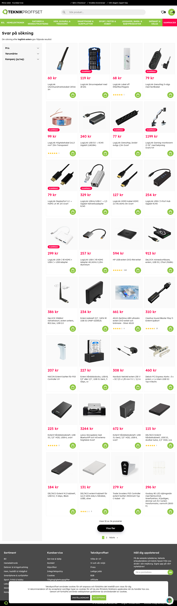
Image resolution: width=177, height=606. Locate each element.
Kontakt (50, 563)
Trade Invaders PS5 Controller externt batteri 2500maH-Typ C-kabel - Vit (126, 496)
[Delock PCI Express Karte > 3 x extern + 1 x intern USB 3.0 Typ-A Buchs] (159, 351)
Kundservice (17, 3)
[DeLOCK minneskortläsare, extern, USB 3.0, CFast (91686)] (159, 234)
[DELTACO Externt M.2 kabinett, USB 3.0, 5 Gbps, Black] (61, 467)
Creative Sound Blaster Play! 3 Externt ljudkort (159, 319)
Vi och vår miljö (97, 563)
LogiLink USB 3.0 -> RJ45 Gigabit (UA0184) (91, 143)
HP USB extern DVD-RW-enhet (127, 259)
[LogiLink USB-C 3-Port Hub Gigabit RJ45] (159, 175)
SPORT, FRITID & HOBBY (13, 579)
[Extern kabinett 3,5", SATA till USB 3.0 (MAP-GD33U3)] (94, 292)
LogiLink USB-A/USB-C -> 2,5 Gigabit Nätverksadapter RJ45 (93, 203)
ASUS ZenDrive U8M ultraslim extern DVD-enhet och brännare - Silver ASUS (126, 320)
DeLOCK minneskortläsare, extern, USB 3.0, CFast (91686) (159, 260)
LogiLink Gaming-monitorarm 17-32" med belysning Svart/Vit (159, 145)
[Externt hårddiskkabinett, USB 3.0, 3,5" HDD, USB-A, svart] (61, 409)
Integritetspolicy (55, 571)
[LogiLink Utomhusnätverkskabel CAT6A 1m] (61, 58)
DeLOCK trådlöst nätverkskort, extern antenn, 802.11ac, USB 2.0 (61, 320)
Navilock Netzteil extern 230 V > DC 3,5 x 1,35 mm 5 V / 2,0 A (126, 377)
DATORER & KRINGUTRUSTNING (16, 567)
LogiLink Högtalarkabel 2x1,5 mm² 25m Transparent (61, 143)
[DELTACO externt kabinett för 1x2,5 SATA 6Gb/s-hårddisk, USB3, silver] (94, 467)
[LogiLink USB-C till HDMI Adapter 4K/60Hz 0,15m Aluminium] (94, 234)
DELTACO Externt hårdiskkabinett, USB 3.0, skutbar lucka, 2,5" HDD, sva (158, 437)
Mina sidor (6, 3)
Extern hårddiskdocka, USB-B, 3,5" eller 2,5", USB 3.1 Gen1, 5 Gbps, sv (94, 379)
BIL (5, 559)
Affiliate (94, 579)
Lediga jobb (96, 571)
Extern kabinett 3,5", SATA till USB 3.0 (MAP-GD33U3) (93, 319)
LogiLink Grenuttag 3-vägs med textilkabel (157, 85)
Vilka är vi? (95, 559)
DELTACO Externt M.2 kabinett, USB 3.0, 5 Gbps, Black (62, 494)
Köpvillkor (52, 567)
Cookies (51, 575)
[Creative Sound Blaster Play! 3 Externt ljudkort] (159, 292)
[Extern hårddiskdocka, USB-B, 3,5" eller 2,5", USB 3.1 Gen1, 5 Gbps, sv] (94, 351)
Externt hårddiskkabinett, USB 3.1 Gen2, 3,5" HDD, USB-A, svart (126, 437)
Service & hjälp (54, 559)
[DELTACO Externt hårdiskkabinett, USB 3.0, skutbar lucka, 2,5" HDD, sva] (159, 409)
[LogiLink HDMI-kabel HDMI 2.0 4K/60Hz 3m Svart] (126, 175)
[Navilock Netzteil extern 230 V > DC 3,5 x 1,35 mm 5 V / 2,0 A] (126, 351)
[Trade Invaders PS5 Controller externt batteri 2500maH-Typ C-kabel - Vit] (126, 467)
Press (93, 567)
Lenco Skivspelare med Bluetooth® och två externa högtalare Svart (92, 437)
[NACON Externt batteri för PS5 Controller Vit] (61, 351)
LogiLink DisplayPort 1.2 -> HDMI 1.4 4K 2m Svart (60, 202)
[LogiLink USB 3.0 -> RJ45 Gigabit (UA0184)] (94, 117)
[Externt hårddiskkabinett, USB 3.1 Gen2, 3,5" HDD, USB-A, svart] (126, 409)
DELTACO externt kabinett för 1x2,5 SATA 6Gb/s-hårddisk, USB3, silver (93, 496)
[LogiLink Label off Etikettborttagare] (126, 58)
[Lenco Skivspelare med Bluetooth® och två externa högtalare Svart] (94, 409)
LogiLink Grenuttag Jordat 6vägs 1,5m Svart (125, 143)
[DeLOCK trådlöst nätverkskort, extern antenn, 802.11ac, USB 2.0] (61, 292)
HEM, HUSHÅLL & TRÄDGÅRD (15, 571)
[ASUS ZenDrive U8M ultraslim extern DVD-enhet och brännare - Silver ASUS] (126, 292)
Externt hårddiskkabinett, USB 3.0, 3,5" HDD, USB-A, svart (61, 436)
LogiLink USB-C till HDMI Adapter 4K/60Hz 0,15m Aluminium (91, 262)
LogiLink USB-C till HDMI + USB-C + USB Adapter (60, 260)
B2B (92, 575)
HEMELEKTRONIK (11, 563)
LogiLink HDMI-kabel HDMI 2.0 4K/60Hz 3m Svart (125, 202)
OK (170, 572)
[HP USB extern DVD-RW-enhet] (126, 234)
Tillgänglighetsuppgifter (58, 579)
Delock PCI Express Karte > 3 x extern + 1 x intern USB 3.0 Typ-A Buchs (159, 379)
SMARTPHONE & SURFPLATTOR (16, 575)
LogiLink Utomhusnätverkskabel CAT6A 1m (62, 87)
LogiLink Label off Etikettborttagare (121, 85)
